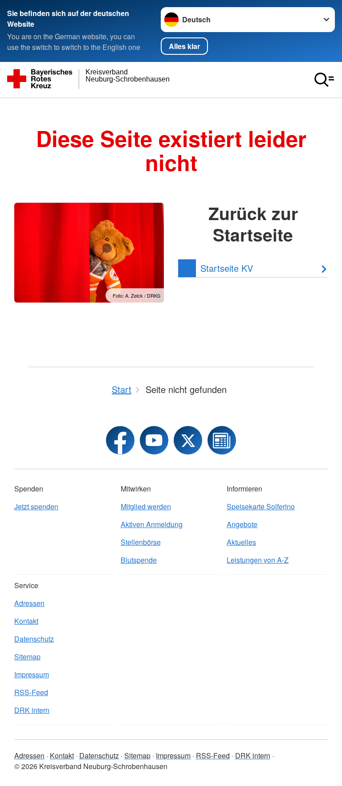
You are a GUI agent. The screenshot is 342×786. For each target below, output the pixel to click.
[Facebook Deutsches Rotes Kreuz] (120, 440)
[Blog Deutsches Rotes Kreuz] (222, 440)
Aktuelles (241, 542)
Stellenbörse (141, 542)
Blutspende (139, 560)
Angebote (242, 524)
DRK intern (31, 710)
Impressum (31, 674)
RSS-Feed (31, 692)
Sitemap (27, 656)
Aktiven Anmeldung (152, 524)
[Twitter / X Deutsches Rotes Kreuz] (188, 440)
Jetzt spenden (36, 506)
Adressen (29, 603)
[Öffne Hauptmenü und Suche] (324, 79)
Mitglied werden (146, 506)
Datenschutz (34, 639)
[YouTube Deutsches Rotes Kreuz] (154, 440)
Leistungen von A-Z (258, 560)
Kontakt (26, 621)
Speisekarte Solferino (261, 506)
